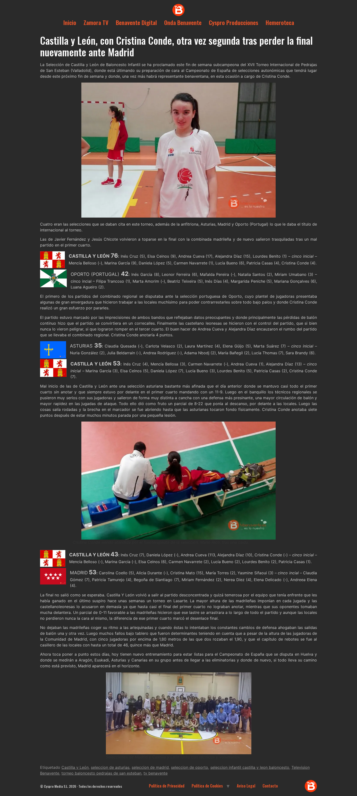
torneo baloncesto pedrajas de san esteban (101, 773)
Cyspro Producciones (233, 22)
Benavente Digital (136, 22)
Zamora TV (96, 22)
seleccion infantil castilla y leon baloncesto (249, 767)
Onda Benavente (183, 22)
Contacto (270, 786)
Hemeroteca (279, 22)
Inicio (69, 22)
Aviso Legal (246, 786)
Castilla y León (75, 767)
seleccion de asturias (110, 767)
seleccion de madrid (150, 767)
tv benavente (156, 773)
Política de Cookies (207, 786)
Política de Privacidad (166, 786)
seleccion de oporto (189, 767)
